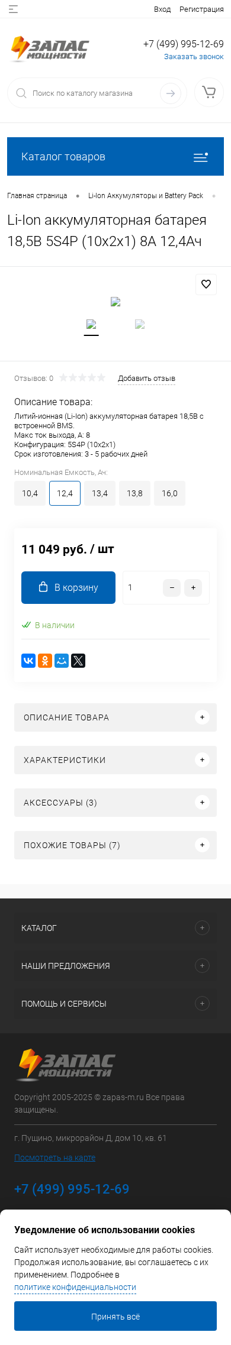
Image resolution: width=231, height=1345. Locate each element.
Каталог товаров (63, 156)
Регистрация (201, 9)
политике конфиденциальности (75, 1287)
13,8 (135, 493)
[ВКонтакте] (28, 661)
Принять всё (115, 1316)
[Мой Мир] (61, 661)
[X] (78, 661)
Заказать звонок (194, 56)
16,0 (170, 493)
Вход (162, 9)
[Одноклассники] (45, 661)
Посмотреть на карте (54, 1157)
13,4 (100, 493)
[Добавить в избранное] (206, 284)
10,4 (30, 493)
